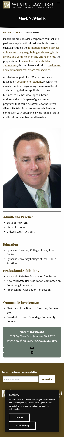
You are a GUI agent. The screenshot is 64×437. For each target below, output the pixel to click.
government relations (29, 81)
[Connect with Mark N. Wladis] (32, 352)
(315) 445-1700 (24, 340)
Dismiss (19, 417)
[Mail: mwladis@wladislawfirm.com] (32, 348)
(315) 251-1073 (48, 340)
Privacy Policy (22, 425)
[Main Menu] (58, 4)
